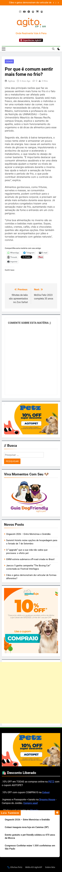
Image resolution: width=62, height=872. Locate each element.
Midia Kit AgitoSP (33, 867)
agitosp (11, 80)
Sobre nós (50, 867)
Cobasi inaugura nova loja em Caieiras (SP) (36, 2)
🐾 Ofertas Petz (14, 867)
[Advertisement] (31, 692)
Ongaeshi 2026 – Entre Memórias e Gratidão (27, 819)
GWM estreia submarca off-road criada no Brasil (30, 559)
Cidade (9, 61)
